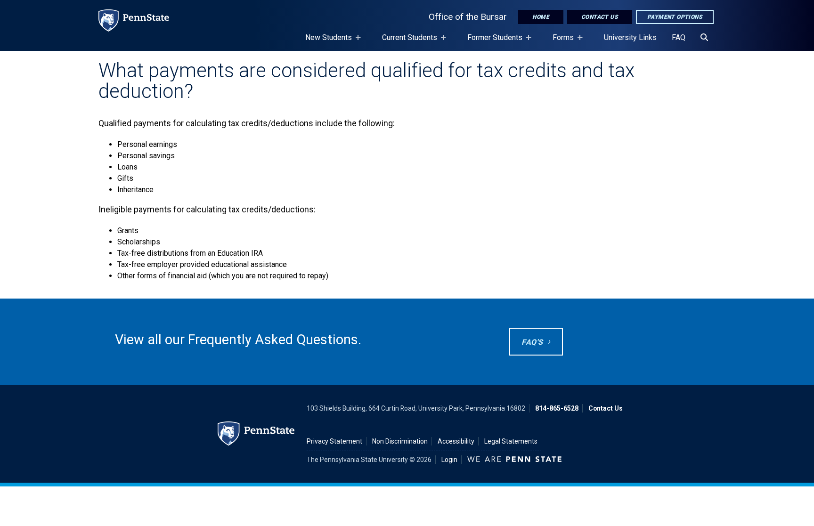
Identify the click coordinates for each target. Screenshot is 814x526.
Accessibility (456, 441)
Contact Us (599, 17)
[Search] (704, 37)
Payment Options (674, 17)
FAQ (678, 37)
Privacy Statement (334, 441)
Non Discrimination (400, 441)
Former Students (491, 42)
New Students (325, 42)
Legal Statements (510, 441)
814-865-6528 (556, 408)
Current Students (405, 42)
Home (540, 17)
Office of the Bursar (468, 16)
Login (449, 459)
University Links (630, 37)
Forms (559, 42)
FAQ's (532, 342)
